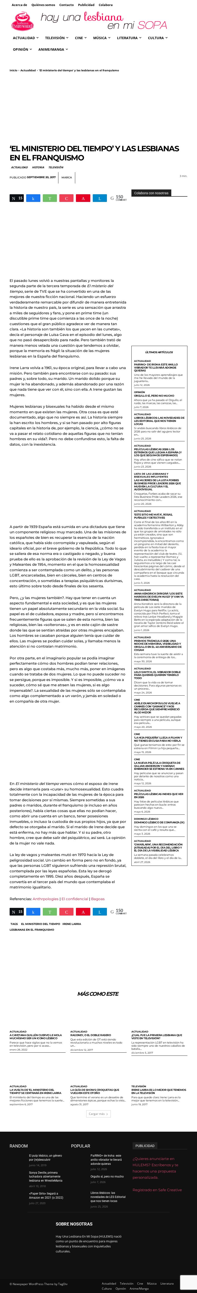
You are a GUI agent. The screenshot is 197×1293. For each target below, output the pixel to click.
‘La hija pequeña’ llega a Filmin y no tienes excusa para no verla (158, 739)
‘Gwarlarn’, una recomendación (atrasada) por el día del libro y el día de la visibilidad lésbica (158, 847)
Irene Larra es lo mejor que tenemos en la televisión (158, 1091)
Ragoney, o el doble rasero (90, 1035)
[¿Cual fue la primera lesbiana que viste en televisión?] (159, 1015)
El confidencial (75, 899)
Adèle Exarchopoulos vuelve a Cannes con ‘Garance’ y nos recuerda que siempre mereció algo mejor (157, 708)
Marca (67, 177)
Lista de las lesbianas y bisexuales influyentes (151, 475)
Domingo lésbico (146, 819)
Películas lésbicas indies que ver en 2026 (158, 795)
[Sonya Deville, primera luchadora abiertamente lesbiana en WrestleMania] (18, 1176)
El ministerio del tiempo (40, 924)
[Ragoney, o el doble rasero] (98, 1015)
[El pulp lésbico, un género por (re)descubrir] (18, 1159)
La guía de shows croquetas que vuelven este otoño (94, 1091)
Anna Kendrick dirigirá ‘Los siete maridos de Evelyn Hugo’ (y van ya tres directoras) (159, 596)
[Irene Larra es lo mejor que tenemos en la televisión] (159, 1070)
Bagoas (98, 899)
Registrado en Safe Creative (157, 1190)
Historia (38, 167)
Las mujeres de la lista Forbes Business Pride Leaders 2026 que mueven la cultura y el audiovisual (157, 485)
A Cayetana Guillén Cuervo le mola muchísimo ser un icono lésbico (36, 1036)
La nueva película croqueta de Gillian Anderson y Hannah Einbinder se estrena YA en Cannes (159, 766)
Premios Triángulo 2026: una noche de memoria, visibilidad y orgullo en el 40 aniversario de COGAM (158, 645)
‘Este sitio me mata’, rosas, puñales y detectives (153, 516)
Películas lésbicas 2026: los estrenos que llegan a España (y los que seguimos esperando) (158, 452)
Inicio (13, 70)
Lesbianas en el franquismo (32, 929)
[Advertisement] (98, 108)
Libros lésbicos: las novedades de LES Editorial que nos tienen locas (159, 420)
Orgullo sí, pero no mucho (154, 395)
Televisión (55, 167)
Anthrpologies (46, 899)
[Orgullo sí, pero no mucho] (79, 1180)
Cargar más (97, 1114)
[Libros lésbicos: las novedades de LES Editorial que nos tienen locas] (79, 1196)
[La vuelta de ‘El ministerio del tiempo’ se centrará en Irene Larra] (38, 1070)
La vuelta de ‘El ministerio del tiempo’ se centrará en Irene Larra (35, 1091)
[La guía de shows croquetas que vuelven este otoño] (98, 1070)
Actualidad (28, 70)
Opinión (139, 392)
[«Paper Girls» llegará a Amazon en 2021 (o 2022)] (18, 1197)
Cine (137, 699)
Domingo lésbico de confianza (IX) (159, 822)
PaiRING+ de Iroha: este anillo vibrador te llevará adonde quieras (156, 367)
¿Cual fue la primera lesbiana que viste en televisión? (156, 1036)
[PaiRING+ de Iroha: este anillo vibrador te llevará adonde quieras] (79, 1159)
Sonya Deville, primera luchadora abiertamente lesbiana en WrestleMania (45, 1177)
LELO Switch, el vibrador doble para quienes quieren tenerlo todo (157, 675)
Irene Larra (71, 924)
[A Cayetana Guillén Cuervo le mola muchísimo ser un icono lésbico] (38, 1015)
